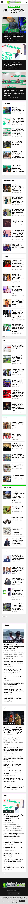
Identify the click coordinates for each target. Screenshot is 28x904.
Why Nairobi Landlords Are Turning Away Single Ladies (18, 424)
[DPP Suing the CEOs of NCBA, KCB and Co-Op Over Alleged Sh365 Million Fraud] (7, 570)
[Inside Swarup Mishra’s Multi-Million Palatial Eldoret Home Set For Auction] (7, 303)
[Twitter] (14, 893)
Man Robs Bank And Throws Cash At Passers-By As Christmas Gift (17, 530)
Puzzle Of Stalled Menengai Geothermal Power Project (17, 445)
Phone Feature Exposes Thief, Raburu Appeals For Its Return (18, 221)
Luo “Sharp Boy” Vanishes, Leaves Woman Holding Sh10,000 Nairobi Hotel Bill (17, 277)
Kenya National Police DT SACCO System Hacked (12, 854)
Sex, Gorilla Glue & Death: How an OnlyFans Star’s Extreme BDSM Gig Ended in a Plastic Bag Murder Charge (18, 393)
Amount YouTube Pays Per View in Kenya (13, 848)
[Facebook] (10, 893)
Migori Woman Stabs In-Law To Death (17, 518)
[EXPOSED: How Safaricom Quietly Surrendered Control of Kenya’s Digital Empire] (14, 25)
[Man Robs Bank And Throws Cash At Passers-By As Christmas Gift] (7, 531)
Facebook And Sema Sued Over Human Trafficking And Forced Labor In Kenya (14, 866)
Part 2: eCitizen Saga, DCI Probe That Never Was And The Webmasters (13, 860)
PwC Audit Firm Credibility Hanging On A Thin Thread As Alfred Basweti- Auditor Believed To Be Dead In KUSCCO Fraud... (18, 496)
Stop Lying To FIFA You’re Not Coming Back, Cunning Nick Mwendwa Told (14, 786)
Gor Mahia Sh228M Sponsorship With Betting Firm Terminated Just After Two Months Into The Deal (14, 780)
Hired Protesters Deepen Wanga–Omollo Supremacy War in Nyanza (14, 646)
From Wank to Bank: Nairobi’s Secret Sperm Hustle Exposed (18, 347)
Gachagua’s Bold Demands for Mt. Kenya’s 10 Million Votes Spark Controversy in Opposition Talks (12, 670)
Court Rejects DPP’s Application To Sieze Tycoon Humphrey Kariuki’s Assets (17, 541)
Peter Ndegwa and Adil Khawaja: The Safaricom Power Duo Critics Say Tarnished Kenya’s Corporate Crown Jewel (14, 92)
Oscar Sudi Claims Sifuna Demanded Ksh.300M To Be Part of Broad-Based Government (13, 663)
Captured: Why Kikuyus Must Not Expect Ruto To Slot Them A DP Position (18, 456)
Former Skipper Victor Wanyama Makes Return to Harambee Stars (12, 765)
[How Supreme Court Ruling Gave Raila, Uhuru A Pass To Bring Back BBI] (7, 436)
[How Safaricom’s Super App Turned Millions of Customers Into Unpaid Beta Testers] (14, 52)
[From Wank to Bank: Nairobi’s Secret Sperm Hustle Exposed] (7, 348)
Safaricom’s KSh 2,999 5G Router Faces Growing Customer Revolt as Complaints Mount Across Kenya (14, 835)
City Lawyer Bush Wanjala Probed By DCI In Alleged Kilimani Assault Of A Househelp (18, 580)
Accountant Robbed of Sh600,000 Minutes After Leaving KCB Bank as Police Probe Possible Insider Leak (18, 606)
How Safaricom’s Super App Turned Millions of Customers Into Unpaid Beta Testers (13, 64)
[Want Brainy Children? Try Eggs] (7, 468)
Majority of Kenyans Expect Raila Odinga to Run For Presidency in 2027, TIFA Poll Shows (13, 691)
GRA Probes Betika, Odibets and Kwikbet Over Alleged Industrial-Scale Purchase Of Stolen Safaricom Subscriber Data (17, 593)
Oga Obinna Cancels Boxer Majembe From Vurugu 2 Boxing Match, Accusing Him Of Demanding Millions (18, 187)
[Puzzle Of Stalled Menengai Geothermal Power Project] (7, 447)
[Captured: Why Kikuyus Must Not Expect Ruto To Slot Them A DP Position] (7, 457)
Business (5, 17)
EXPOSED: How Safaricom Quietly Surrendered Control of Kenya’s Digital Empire (14, 36)
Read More (14, 902)
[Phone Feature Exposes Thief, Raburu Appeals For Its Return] (7, 223)
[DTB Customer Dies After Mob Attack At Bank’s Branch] (7, 144)
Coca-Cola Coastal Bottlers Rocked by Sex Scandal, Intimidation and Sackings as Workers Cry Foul (18, 558)
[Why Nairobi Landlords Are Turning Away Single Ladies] (7, 425)
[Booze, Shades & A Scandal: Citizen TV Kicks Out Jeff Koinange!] (7, 247)
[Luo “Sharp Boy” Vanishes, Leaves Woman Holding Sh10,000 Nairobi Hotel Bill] (7, 277)
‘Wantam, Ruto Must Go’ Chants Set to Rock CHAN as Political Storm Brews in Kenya (13, 758)
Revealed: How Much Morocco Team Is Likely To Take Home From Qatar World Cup (14, 772)
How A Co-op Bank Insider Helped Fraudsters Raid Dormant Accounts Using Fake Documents (18, 168)
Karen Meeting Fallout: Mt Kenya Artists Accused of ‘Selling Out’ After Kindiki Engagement (13, 698)
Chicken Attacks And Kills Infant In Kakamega (17, 508)
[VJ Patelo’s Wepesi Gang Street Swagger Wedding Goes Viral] (7, 372)
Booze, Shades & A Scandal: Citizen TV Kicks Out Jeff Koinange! (18, 246)
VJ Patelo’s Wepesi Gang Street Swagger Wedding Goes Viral (18, 371)
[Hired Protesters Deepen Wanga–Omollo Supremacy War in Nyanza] (14, 636)
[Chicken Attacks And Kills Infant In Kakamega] (7, 510)
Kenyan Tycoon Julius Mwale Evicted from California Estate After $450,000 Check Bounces (17, 358)
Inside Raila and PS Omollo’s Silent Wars (13, 677)
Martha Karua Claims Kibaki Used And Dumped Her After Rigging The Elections (14, 10)
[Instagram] (18, 893)
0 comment (16, 40)
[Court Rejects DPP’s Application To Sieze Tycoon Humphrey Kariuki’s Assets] (7, 542)
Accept (22, 900)
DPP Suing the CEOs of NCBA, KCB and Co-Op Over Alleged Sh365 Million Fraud (17, 569)
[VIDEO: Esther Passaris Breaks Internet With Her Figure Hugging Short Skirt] (7, 212)
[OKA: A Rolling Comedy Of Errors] (7, 478)
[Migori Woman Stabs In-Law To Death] (7, 520)
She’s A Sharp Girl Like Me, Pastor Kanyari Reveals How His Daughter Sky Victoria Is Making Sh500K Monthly (18, 200)
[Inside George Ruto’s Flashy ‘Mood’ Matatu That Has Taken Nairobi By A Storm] (7, 383)
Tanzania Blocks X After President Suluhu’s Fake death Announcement (13, 841)
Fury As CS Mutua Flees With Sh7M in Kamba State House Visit (14, 683)
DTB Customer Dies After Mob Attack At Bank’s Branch (17, 143)
